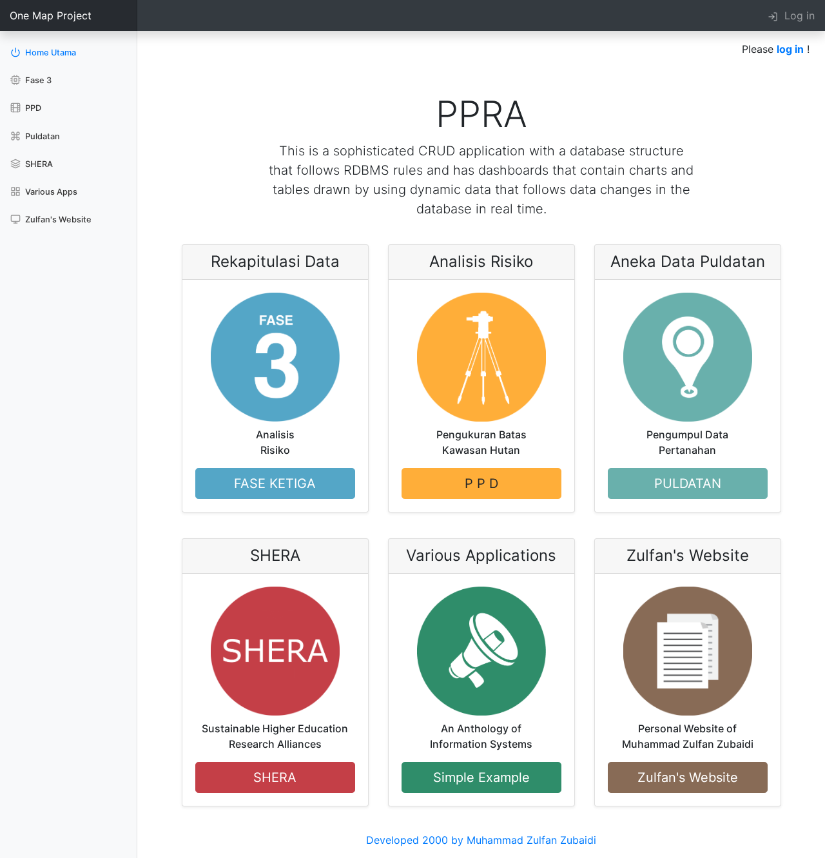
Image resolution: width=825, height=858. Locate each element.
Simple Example (481, 777)
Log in (796, 15)
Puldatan (41, 136)
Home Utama (49, 52)
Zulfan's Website (57, 219)
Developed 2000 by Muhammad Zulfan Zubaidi (481, 840)
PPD (32, 108)
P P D (481, 483)
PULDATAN (687, 483)
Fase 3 (37, 80)
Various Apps (50, 192)
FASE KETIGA (275, 483)
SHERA (38, 164)
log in (790, 49)
